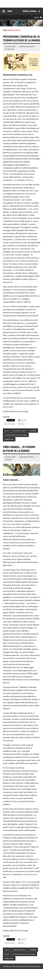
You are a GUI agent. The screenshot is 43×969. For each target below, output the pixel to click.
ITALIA (7, 954)
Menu (9, 11)
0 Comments (9, 49)
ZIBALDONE (9, 439)
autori (7, 431)
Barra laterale (30, 11)
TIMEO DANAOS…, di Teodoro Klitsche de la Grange (19, 449)
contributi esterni (19, 431)
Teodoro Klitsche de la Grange (16, 435)
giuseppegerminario (26, 46)
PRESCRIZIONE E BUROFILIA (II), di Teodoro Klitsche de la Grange (21, 38)
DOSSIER (33, 431)
